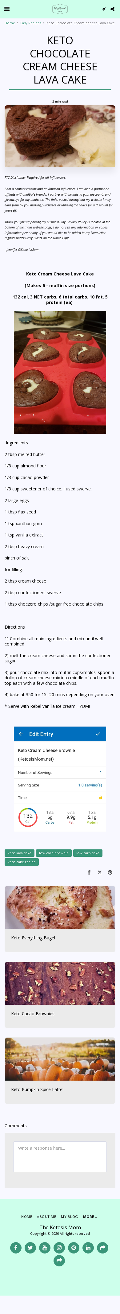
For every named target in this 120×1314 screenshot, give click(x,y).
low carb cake (87, 853)
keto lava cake (19, 853)
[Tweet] (99, 872)
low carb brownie (54, 853)
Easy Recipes (30, 23)
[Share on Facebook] (89, 872)
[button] (7, 8)
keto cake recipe (22, 862)
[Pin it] (110, 872)
